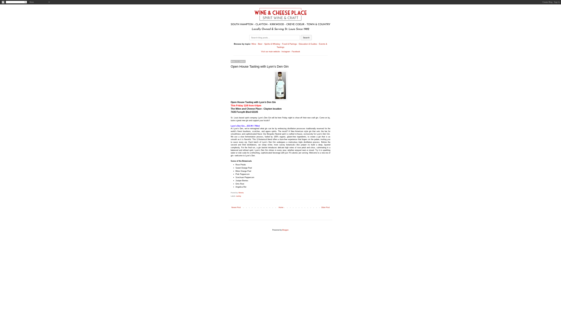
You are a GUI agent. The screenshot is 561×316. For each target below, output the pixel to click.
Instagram (286, 51)
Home (281, 207)
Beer (260, 44)
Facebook (296, 51)
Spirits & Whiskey (272, 44)
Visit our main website (270, 51)
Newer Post (236, 207)
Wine (253, 44)
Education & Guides (308, 44)
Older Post (325, 207)
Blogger (285, 230)
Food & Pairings (289, 44)
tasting (238, 196)
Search (306, 37)
